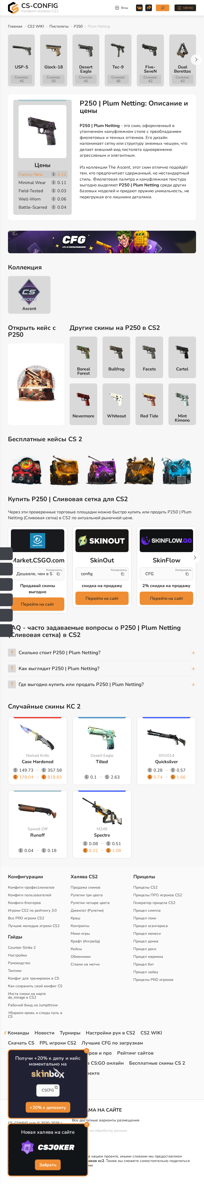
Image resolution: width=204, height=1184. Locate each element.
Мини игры (80, 933)
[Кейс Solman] (102, 471)
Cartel (182, 369)
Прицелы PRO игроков (153, 979)
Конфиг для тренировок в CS (33, 978)
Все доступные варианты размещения (105, 1120)
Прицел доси (144, 948)
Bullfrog (116, 369)
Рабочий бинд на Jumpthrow (33, 1005)
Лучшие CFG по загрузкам (112, 1043)
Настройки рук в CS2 (110, 1033)
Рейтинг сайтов (135, 1053)
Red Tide (149, 416)
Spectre (102, 835)
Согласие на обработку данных (99, 1130)
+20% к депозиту (48, 1107)
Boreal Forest (83, 371)
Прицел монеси (147, 933)
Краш (75, 918)
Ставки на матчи (85, 964)
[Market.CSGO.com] (37, 540)
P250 (78, 26)
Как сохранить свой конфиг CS (35, 986)
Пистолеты (59, 26)
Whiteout (116, 416)
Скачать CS (21, 1043)
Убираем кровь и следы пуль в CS (35, 1014)
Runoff (37, 835)
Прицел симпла (147, 910)
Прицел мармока (148, 956)
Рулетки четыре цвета (90, 902)
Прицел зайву (145, 972)
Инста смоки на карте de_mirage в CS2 (27, 995)
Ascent (29, 309)
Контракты (80, 925)
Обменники (81, 956)
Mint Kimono (182, 418)
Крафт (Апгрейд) (85, 941)
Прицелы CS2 (145, 887)
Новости (44, 1033)
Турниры (70, 1033)
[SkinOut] (102, 540)
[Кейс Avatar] (27, 471)
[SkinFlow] (166, 540)
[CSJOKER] (48, 1147)
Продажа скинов (85, 887)
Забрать (47, 1165)
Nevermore (83, 416)
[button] (196, 59)
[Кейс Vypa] (139, 471)
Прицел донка (145, 941)
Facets (149, 369)
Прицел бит (143, 964)
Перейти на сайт (37, 604)
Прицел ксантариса (150, 925)
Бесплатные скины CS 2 (157, 1063)
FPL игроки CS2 (58, 1043)
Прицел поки (144, 918)
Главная (15, 26)
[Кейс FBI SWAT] (64, 471)
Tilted (102, 762)
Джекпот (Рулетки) (87, 910)
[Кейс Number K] (177, 471)
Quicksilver (166, 762)
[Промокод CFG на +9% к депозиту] (102, 242)
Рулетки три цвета (87, 895)
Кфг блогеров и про (88, 1053)
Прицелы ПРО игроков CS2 (157, 895)
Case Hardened (37, 762)
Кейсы (76, 948)
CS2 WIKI (36, 26)
